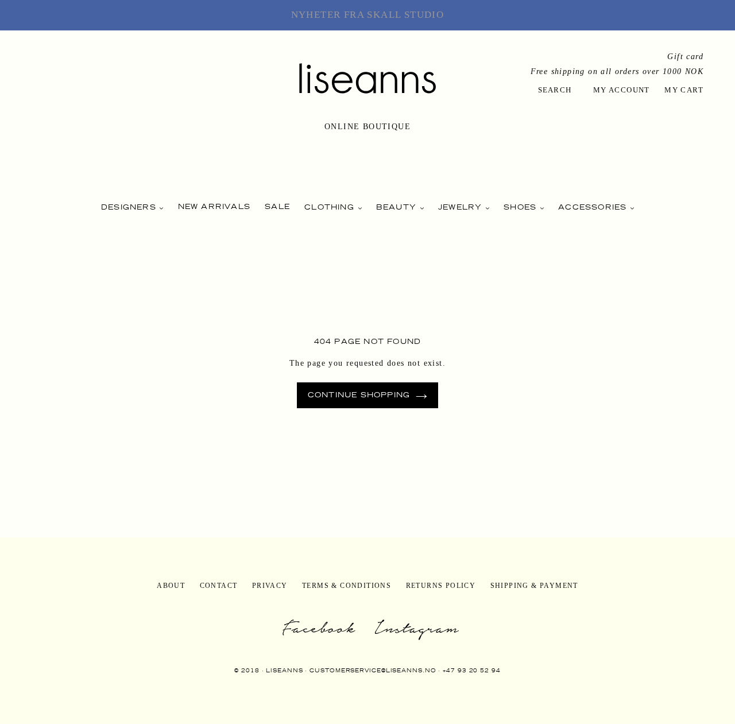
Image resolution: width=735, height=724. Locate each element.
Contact (219, 586)
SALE (277, 206)
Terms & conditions (346, 586)
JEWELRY (461, 207)
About (171, 586)
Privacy (270, 586)
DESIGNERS (130, 207)
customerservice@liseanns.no (373, 670)
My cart (683, 90)
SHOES (521, 207)
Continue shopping (359, 394)
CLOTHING (330, 207)
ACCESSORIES (593, 207)
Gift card (685, 56)
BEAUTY (397, 207)
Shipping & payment (534, 586)
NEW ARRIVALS (214, 206)
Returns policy (441, 586)
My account (621, 90)
